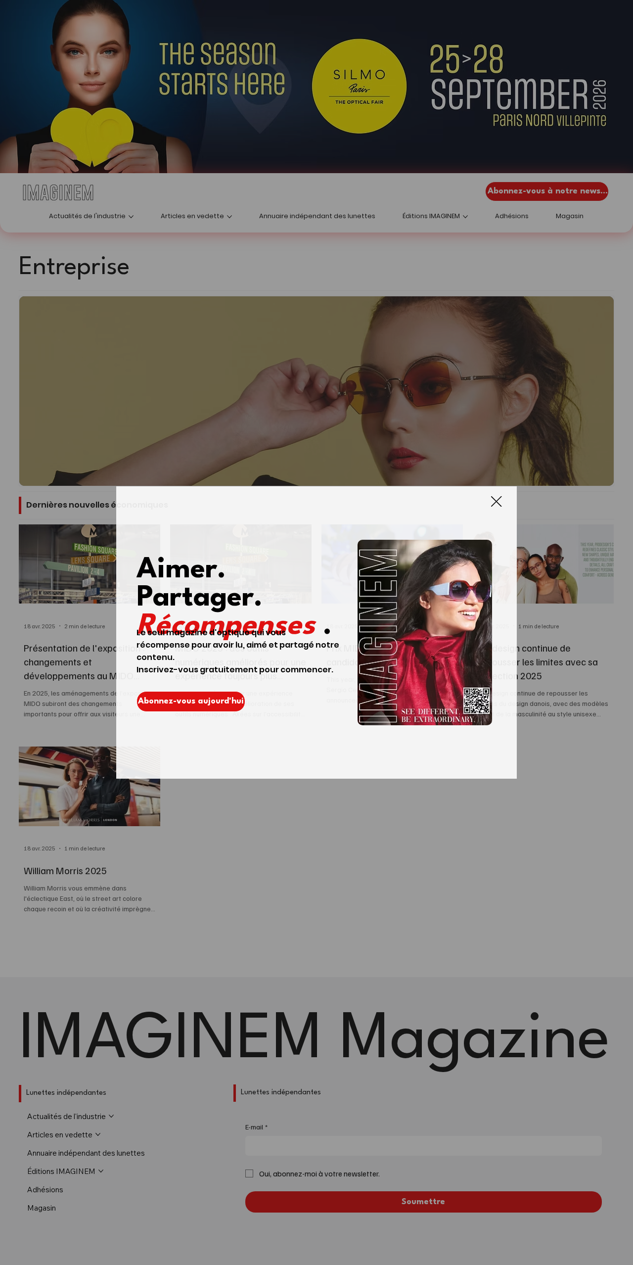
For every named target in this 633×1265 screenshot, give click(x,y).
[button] (496, 502)
